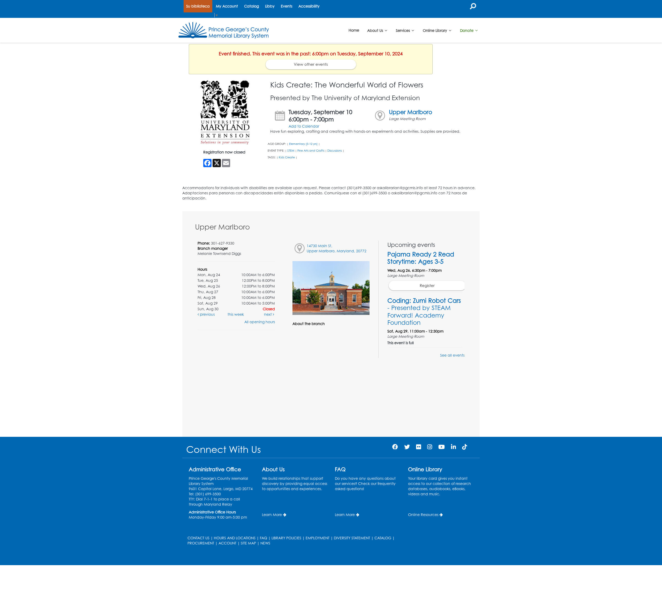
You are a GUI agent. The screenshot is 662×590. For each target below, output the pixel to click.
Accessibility (309, 6)
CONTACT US (198, 538)
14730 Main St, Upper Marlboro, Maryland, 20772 (336, 248)
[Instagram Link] (429, 446)
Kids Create (287, 157)
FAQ (263, 538)
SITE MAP (248, 543)
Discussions (334, 150)
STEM (290, 150)
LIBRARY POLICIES (286, 538)
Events (286, 6)
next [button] (268, 314)
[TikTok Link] (464, 446)
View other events (311, 64)
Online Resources (423, 514)
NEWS (265, 543)
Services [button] (403, 30)
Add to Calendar (304, 126)
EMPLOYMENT (317, 538)
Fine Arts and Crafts (310, 150)
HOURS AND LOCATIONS (234, 538)
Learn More (272, 514)
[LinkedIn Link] (453, 446)
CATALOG (382, 538)
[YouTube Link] (441, 446)
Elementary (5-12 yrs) (303, 144)
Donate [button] (467, 30)
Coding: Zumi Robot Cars (424, 311)
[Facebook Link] (395, 446)
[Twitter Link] (407, 446)
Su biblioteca (198, 6)
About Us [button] (375, 30)
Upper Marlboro (410, 111)
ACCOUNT (227, 543)
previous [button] (207, 314)
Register (427, 285)
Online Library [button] (435, 30)
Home (354, 30)
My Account (227, 6)
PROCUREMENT (200, 543)
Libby (270, 6)
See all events (452, 355)
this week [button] (236, 314)
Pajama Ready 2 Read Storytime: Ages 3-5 (420, 257)
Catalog (251, 6)
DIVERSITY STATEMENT (352, 538)
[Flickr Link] (418, 446)
